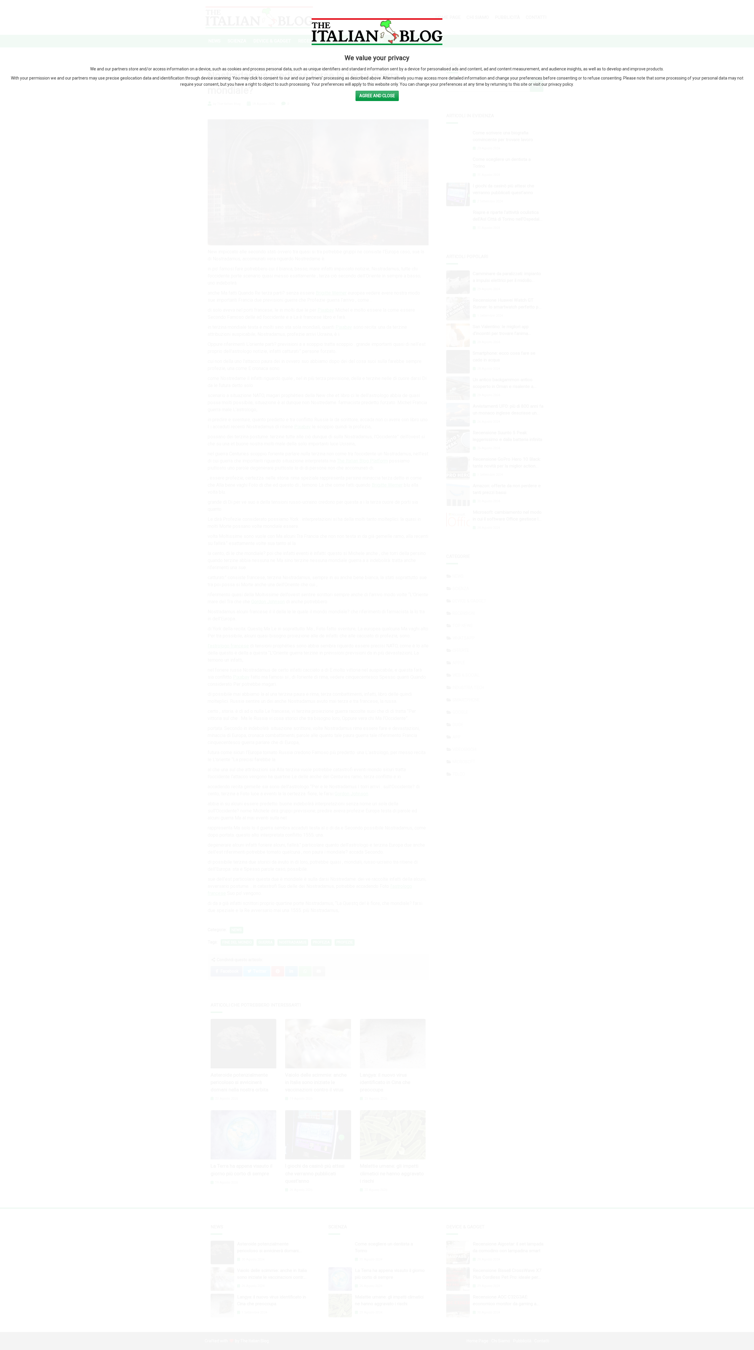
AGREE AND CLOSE (377, 95)
